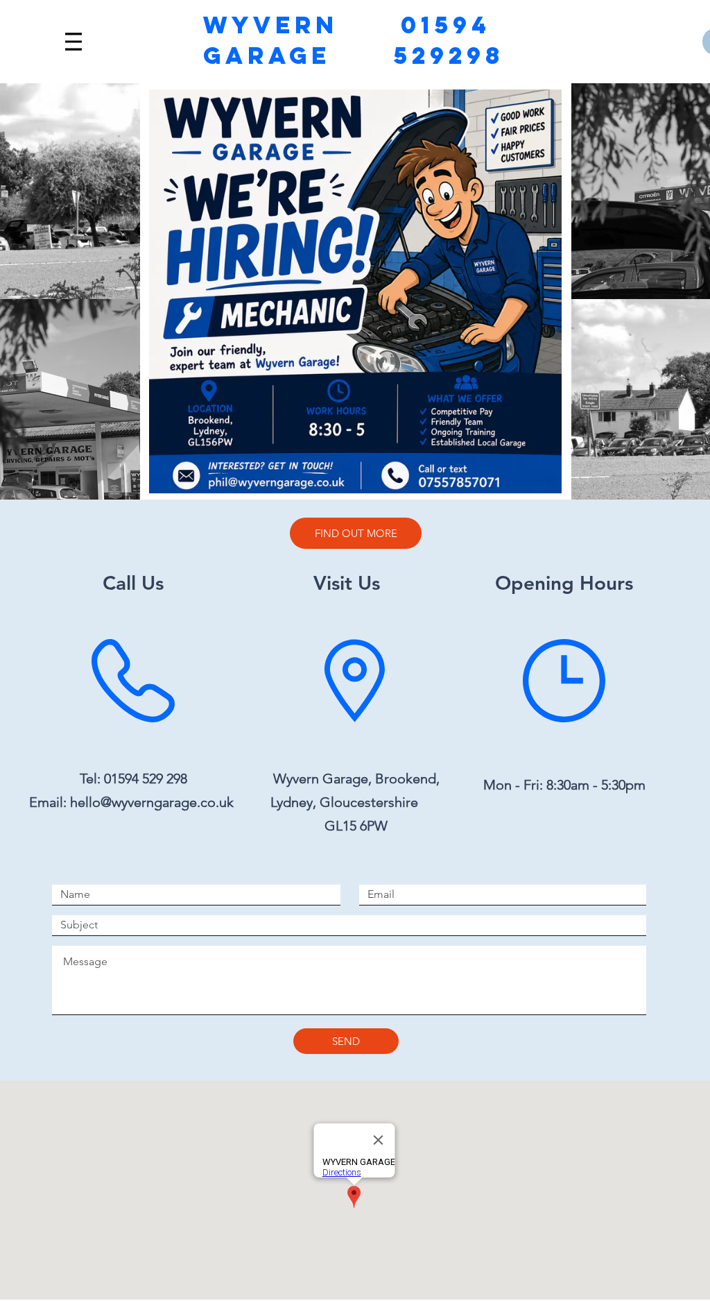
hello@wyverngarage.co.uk (152, 802)
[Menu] (73, 41)
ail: (59, 802)
